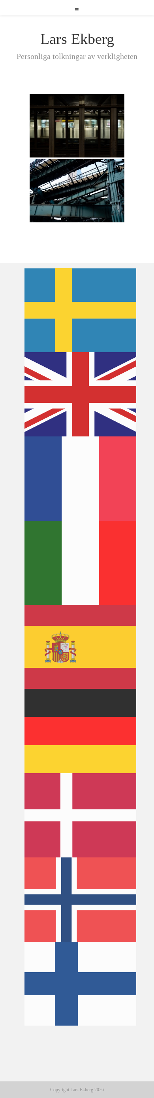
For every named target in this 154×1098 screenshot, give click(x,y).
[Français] (80, 478)
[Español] (80, 646)
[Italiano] (80, 562)
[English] (80, 394)
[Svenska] (80, 309)
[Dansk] (80, 815)
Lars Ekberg (77, 38)
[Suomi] (80, 983)
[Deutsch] (80, 730)
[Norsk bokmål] (80, 899)
